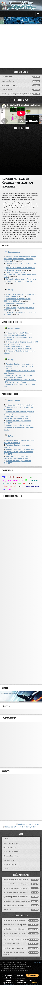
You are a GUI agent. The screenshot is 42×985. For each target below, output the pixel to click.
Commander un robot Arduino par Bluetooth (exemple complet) (18, 334)
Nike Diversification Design (19, 944)
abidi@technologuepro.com (28, 824)
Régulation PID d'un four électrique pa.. (20, 884)
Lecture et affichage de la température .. (20, 892)
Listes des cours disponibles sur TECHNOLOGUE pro (17, 300)
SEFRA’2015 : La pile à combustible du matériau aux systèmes (19, 269)
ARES (4, 477)
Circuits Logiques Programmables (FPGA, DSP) (20, 94)
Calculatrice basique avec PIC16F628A (20, 888)
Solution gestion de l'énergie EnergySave (21, 263)
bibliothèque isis (32, 487)
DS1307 (21, 487)
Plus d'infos (32, 983)
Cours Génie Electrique (10, 843)
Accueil (5, 839)
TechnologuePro (11, 827)
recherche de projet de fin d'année (19, 920)
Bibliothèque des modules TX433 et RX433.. (20, 901)
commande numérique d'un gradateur (19, 925)
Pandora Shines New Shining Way (19, 929)
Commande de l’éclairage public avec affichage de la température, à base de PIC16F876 (19, 407)
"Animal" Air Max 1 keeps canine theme (19, 939)
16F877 (20, 483)
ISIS (27, 480)
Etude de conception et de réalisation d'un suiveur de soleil (19, 441)
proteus (28, 477)
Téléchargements (8, 860)
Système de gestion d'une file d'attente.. (20, 897)
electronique (16, 477)
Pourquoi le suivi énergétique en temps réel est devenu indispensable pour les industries (20, 258)
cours (14, 483)
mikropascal (9, 486)
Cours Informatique (9, 847)
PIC (4, 489)
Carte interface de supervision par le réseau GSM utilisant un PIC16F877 (19, 417)
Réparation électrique (20, 81)
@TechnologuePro (29, 827)
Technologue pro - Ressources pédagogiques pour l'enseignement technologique (17, 182)
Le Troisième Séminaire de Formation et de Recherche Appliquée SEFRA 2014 (20, 280)
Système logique (20, 89)
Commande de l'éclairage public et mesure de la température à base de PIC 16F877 (19, 427)
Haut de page (38, 962)
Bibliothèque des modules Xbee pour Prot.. (20, 905)
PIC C (25, 483)
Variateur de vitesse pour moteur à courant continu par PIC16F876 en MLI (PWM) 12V (18, 366)
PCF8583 (9, 489)
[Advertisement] (21, 46)
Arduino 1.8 (20, 910)
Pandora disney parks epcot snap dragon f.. (19, 953)
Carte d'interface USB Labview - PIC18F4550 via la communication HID (18, 347)
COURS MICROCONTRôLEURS (10, 693)
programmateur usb (12, 480)
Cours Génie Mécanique (10, 852)
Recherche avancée (9, 864)
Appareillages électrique (20, 85)
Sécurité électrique (20, 77)
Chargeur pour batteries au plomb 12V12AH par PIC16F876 (18, 376)
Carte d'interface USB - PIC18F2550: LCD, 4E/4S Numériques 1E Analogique (20, 381)
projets (30, 483)
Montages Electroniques (11, 856)
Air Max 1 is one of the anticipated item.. (19, 934)
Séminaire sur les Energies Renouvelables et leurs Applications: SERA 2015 (20, 274)
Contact (5, 869)
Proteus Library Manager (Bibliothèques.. (20, 880)
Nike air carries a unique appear (19, 948)
